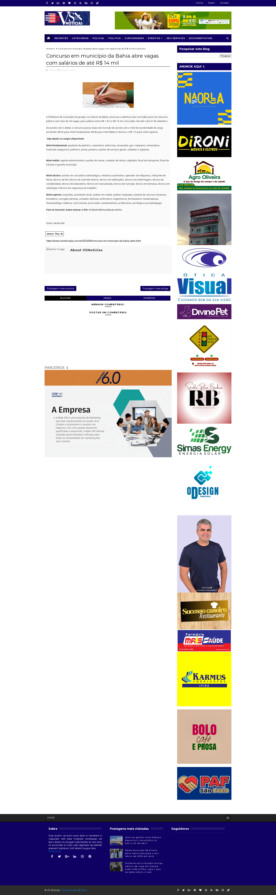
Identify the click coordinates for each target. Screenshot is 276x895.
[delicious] (97, 3)
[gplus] (58, 3)
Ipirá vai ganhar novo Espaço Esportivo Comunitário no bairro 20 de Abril (143, 840)
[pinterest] (63, 3)
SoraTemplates (70, 890)
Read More (55, 851)
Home (199, 2)
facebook (149, 298)
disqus (107, 298)
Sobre (211, 2)
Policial (98, 38)
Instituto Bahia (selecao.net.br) (105, 209)
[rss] (80, 3)
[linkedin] (74, 856)
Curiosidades (134, 38)
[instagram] (91, 3)
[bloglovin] (69, 3)
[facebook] (47, 3)
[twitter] (52, 3)
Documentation (200, 38)
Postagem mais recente (60, 288)
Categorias (80, 38)
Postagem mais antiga (155, 288)
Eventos (154, 38)
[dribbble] (75, 3)
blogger (65, 298)
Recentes (61, 38)
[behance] (86, 3)
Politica (114, 38)
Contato (224, 2)
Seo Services (175, 38)
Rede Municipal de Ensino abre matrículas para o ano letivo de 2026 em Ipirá (142, 853)
